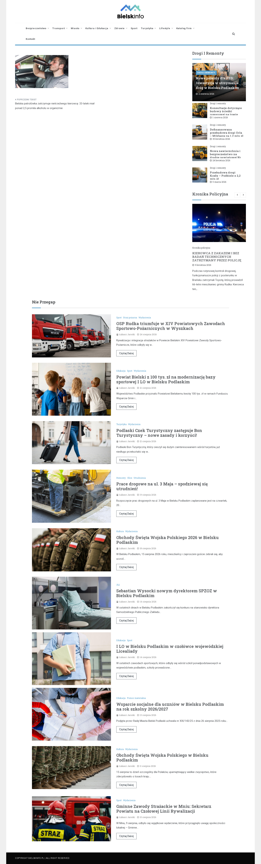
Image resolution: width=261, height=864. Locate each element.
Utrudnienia (140, 477)
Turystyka (147, 28)
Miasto (75, 28)
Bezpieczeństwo (36, 28)
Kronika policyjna (201, 247)
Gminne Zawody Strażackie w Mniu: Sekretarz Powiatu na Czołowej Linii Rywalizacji (163, 809)
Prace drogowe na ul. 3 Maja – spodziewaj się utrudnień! (162, 486)
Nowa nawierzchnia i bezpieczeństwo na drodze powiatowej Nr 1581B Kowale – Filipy (225, 155)
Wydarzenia (144, 317)
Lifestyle (164, 28)
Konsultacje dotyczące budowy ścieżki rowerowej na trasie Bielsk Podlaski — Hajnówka (226, 114)
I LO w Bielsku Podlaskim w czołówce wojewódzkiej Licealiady (169, 649)
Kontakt (30, 39)
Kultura (120, 531)
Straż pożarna (130, 317)
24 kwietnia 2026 (221, 160)
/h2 (118, 584)
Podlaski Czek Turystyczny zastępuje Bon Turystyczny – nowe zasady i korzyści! (159, 433)
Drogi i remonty (206, 73)
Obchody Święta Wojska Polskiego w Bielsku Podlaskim (162, 757)
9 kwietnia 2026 (203, 264)
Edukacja (121, 370)
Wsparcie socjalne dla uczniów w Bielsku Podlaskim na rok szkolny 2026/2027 (170, 707)
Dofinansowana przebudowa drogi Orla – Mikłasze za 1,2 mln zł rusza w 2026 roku (226, 134)
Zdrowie (119, 28)
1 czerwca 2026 (220, 117)
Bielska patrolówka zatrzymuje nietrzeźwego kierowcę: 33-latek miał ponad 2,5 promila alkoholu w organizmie (54, 106)
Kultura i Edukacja (96, 28)
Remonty (121, 477)
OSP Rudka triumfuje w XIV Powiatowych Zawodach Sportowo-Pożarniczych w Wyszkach (170, 326)
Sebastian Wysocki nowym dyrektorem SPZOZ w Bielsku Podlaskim (166, 593)
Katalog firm (184, 28)
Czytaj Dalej (126, 353)
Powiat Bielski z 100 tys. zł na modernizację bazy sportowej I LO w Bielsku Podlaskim (166, 379)
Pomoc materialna (136, 698)
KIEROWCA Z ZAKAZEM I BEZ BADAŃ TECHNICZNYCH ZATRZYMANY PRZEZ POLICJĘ (216, 256)
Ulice (129, 477)
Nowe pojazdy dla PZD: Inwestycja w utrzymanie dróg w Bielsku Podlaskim (217, 83)
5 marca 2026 (219, 181)
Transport (58, 28)
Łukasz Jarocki (127, 334)
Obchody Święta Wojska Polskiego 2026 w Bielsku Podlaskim (167, 540)
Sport (134, 28)
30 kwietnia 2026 (221, 138)
